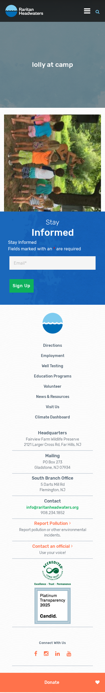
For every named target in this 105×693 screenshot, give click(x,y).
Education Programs (52, 376)
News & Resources (52, 396)
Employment (52, 356)
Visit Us (52, 407)
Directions (52, 345)
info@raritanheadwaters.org (52, 507)
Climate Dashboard (52, 417)
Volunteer (52, 386)
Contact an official (51, 546)
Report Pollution (51, 523)
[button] (97, 11)
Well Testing (52, 366)
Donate (51, 682)
